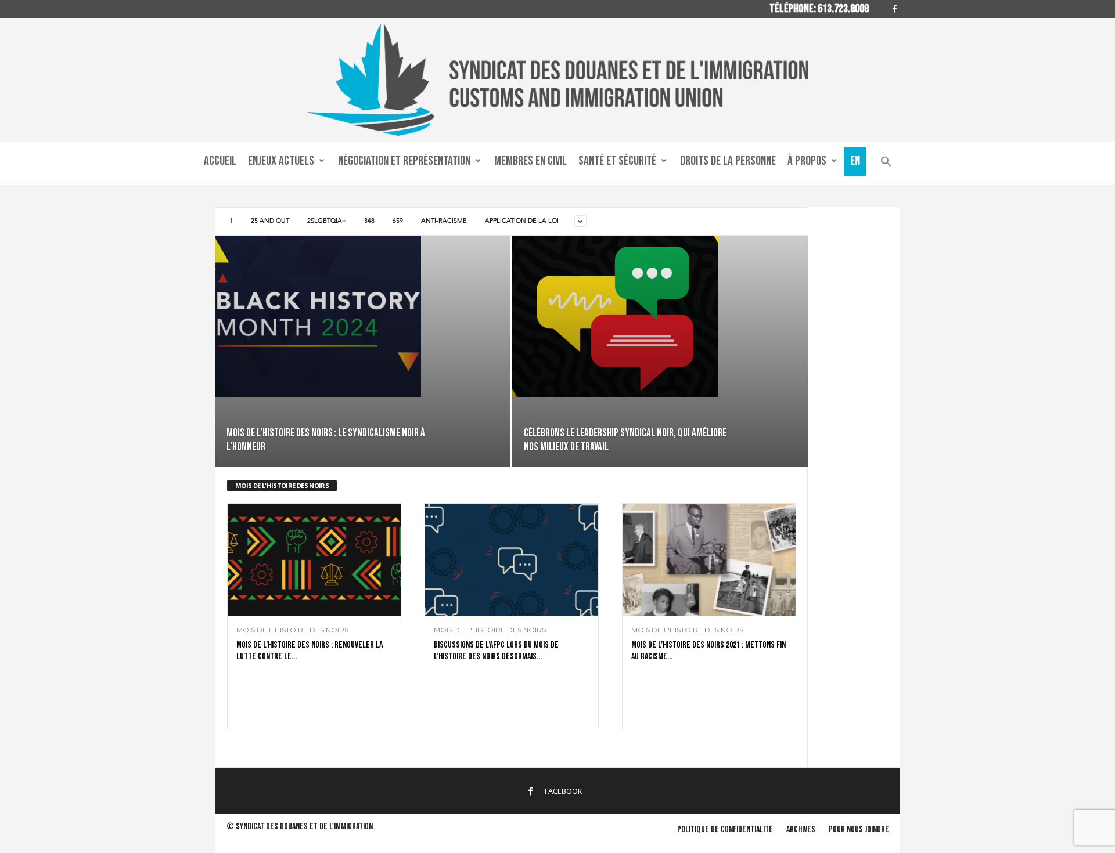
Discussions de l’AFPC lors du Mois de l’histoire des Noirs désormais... (496, 650)
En (855, 161)
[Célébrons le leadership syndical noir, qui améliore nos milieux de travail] (660, 316)
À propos (806, 161)
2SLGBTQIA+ (326, 221)
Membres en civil (530, 161)
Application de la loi (522, 221)
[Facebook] (894, 9)
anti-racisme (444, 221)
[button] (886, 163)
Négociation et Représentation (404, 161)
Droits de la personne (728, 161)
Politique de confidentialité (725, 829)
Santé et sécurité (617, 161)
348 (369, 221)
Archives (800, 829)
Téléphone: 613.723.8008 (819, 9)
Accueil (220, 161)
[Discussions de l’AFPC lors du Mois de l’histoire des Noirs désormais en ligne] (511, 560)
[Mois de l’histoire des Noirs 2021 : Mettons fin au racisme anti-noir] (709, 560)
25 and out (270, 221)
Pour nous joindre (859, 829)
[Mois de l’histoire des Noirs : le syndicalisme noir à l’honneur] (362, 316)
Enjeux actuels (281, 161)
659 (398, 221)
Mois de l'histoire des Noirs (292, 630)
